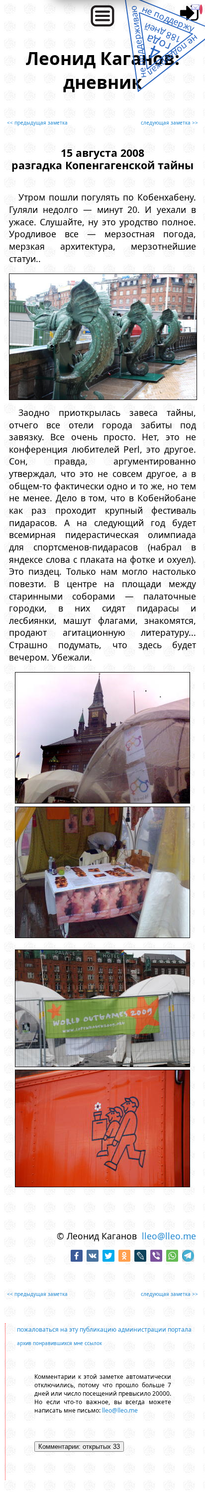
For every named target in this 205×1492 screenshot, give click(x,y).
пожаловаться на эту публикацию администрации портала (104, 1329)
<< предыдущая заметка (37, 122)
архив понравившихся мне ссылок (59, 1343)
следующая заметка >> (169, 122)
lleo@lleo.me (169, 1236)
